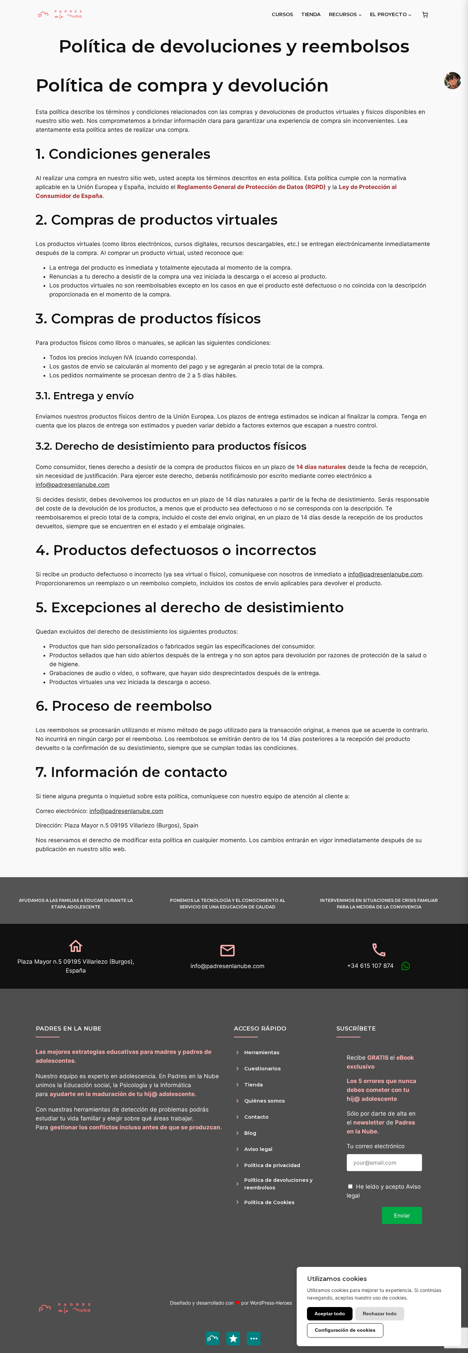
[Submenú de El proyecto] (409, 14)
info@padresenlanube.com (73, 484)
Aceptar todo (330, 1313)
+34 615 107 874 (370, 965)
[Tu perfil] (453, 80)
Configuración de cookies (345, 1330)
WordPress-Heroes (271, 1303)
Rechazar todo (380, 1313)
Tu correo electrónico (376, 1146)
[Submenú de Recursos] (360, 14)
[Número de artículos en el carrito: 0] (425, 14)
